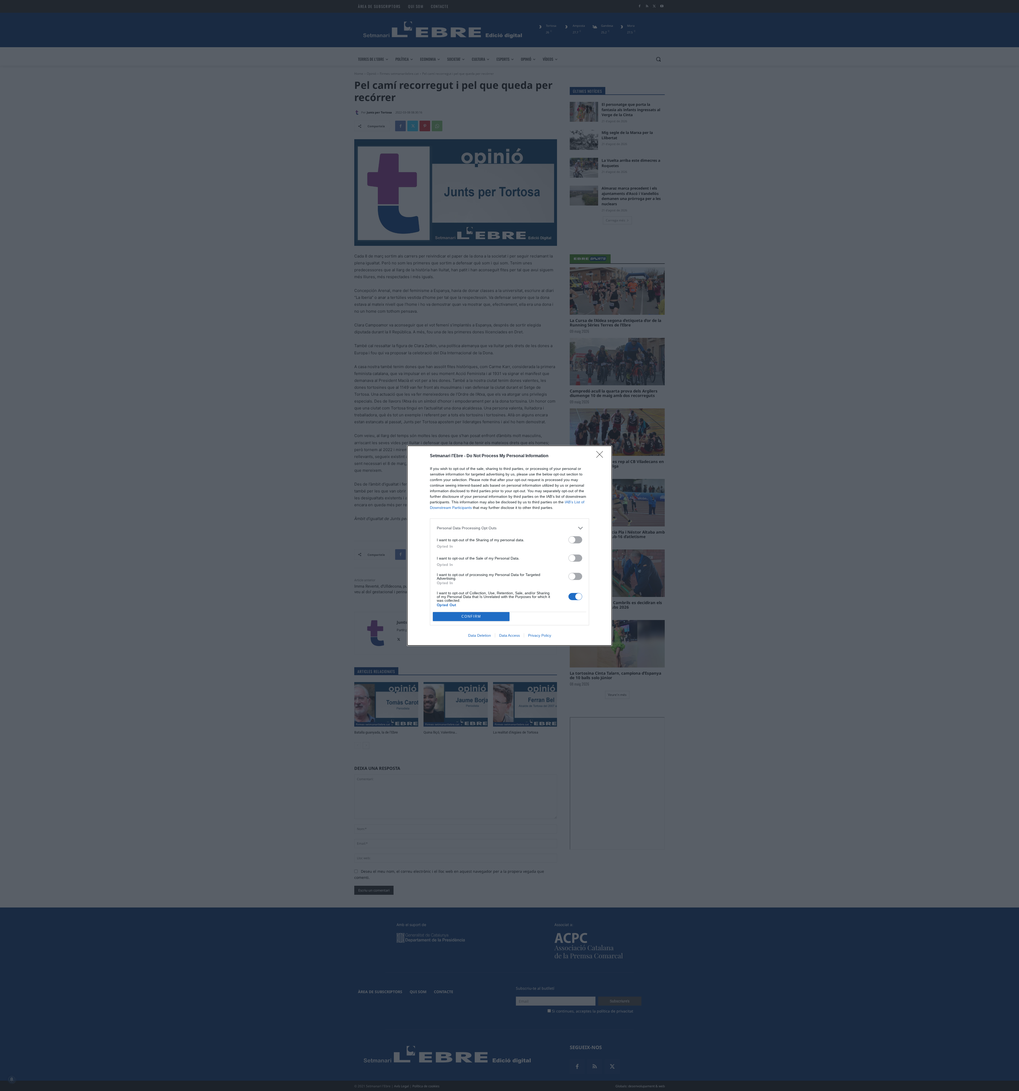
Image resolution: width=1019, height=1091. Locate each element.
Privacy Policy (539, 635)
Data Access (509, 635)
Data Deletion (479, 635)
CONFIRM (471, 616)
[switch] (575, 539)
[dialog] (509, 545)
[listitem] (509, 528)
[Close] (601, 456)
